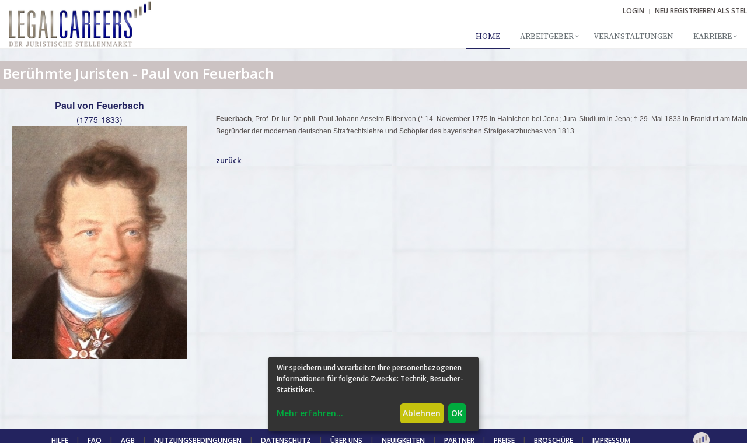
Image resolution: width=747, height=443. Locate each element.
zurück (228, 160)
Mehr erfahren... (310, 413)
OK (457, 413)
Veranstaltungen (633, 36)
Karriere (712, 36)
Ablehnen (422, 413)
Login (633, 11)
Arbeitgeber (547, 36)
